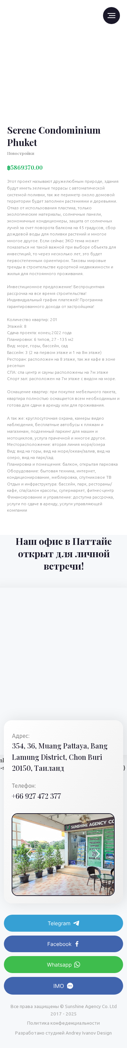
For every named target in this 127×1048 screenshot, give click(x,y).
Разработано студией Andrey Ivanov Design (63, 1033)
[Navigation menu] (111, 15)
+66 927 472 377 (36, 795)
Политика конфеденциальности (63, 1023)
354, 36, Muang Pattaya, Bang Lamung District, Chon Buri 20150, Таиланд (60, 757)
